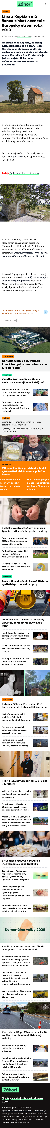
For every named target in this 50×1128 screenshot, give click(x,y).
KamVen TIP (6, 465)
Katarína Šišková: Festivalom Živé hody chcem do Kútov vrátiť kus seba (24, 706)
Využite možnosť (17, 1110)
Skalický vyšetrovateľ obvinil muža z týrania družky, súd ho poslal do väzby (24, 529)
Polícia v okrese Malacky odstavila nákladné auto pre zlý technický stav (15, 1077)
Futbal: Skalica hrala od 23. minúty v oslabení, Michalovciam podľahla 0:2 (15, 554)
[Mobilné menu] (3, 4)
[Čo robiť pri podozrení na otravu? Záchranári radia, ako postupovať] (40, 567)
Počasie (6, 418)
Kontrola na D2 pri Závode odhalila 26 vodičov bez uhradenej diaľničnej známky (24, 1035)
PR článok (7, 375)
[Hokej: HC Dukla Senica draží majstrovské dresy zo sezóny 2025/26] (40, 648)
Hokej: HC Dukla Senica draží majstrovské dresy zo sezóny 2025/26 (16, 649)
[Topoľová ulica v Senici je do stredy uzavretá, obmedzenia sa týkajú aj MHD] (25, 603)
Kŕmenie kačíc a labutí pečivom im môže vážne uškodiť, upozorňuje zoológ (15, 743)
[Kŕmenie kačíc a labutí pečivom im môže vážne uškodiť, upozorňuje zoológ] (40, 743)
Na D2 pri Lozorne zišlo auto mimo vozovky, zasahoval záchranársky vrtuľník (15, 661)
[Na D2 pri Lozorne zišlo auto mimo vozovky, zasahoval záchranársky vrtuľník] (40, 661)
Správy (6, 11)
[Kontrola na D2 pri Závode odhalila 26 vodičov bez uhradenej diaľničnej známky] (25, 1015)
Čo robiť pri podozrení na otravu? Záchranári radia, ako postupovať (16, 567)
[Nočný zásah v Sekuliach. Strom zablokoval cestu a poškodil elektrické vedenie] (40, 807)
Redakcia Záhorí (24, 36)
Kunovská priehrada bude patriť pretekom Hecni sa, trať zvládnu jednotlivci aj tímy (16, 908)
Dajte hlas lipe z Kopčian (24, 173)
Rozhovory (7, 700)
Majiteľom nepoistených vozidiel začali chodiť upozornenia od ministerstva (16, 717)
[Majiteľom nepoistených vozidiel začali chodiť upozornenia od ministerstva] (40, 717)
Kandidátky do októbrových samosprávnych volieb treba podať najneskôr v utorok (15, 636)
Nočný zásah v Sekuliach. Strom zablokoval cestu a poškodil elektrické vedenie (15, 807)
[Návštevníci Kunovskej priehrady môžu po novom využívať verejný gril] (40, 730)
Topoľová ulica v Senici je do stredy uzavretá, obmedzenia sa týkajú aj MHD (23, 622)
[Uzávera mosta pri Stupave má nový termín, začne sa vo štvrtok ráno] (40, 994)
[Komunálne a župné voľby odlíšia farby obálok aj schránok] (40, 1048)
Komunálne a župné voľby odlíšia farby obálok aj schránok (14, 1048)
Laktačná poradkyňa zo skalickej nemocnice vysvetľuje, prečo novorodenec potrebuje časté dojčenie (16, 892)
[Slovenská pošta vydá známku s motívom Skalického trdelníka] (25, 844)
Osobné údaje (40, 1110)
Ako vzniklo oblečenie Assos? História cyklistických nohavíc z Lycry (25, 583)
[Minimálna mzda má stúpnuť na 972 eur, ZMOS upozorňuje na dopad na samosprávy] (40, 392)
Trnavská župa (9, 320)
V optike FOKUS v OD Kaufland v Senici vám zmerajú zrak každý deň (23, 381)
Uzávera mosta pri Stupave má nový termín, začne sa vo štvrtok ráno (16, 994)
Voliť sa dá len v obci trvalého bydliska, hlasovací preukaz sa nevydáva (16, 794)
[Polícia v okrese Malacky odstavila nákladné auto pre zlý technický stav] (40, 1077)
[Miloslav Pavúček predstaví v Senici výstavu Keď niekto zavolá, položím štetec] (25, 448)
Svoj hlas (17, 156)
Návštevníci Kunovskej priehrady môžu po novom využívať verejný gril (14, 730)
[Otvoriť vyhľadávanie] (46, 4)
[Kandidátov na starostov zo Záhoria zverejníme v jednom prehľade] (25, 930)
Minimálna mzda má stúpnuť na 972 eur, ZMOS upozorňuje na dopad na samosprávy (16, 392)
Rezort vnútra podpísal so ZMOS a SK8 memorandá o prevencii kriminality (14, 541)
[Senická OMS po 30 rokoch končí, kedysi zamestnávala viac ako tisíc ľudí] (25, 340)
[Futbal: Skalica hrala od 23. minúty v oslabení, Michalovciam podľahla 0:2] (40, 554)
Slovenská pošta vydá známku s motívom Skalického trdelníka (21, 862)
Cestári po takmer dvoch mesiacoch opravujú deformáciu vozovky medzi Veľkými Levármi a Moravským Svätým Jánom (16, 978)
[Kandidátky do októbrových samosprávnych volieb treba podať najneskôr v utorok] (40, 636)
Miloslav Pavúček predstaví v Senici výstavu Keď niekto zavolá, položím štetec (24, 471)
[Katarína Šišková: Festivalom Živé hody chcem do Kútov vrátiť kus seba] (25, 683)
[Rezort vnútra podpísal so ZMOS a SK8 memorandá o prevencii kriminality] (40, 541)
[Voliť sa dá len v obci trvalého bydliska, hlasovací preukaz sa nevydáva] (40, 794)
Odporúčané (8, 356)
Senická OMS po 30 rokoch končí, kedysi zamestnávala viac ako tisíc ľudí (25, 364)
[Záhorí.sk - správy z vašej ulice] (25, 4)
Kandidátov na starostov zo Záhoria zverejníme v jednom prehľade (23, 948)
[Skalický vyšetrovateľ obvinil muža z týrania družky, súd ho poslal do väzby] (25, 511)
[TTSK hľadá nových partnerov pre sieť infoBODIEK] (25, 764)
